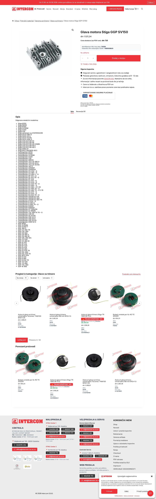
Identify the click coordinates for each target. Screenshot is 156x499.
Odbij (126, 491)
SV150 (97, 105)
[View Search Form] (142, 9)
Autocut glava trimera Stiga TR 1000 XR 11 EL (92, 315)
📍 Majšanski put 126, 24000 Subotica (25, 441)
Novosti (55, 9)
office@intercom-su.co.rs (26, 449)
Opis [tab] (72, 111)
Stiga (85, 106)
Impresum (136, 495)
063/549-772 (87, 440)
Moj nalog (93, 9)
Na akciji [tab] (34, 278)
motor (93, 105)
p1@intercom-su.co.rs (56, 456)
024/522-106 (87, 456)
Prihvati (109, 491)
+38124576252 (115, 9)
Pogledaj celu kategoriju (131, 274)
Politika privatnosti (120, 447)
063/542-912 (69, 433)
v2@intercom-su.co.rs (90, 429)
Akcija (62, 9)
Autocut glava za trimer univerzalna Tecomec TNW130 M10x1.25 (29, 316)
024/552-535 (53, 429)
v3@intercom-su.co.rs (90, 437)
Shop (115, 424)
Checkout (117, 453)
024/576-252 (109, 79)
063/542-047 (87, 426)
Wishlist (85, 9)
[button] (152, 476)
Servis (48, 9)
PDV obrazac (118, 459)
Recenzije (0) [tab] (80, 111)
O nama (77, 9)
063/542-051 (87, 433)
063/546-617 (102, 456)
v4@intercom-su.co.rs (90, 444)
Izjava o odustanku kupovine (124, 444)
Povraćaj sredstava (120, 440)
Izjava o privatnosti (128, 495)
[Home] (13, 21)
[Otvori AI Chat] (150, 493)
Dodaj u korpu (118, 58)
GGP (86, 105)
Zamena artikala (119, 437)
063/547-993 (69, 429)
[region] (78, 309)
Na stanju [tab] (22, 278)
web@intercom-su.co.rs (93, 480)
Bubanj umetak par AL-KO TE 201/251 (123, 315)
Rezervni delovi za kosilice (103, 104)
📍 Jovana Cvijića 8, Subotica (90, 453)
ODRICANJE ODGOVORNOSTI (124, 469)
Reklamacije (117, 434)
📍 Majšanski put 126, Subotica (56, 426)
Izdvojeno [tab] (47, 278)
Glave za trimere (90, 30)
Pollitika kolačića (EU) (121, 463)
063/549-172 (88, 476)
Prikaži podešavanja (144, 491)
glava (89, 105)
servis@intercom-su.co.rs (92, 459)
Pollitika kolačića (119, 495)
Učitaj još (22, 340)
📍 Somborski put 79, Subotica (56, 450)
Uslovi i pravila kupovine (122, 431)
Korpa (115, 450)
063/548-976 (53, 433)
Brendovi (69, 9)
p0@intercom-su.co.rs (57, 436)
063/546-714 (53, 453)
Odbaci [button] (151, 2)
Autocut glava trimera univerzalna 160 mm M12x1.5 (60, 315)
